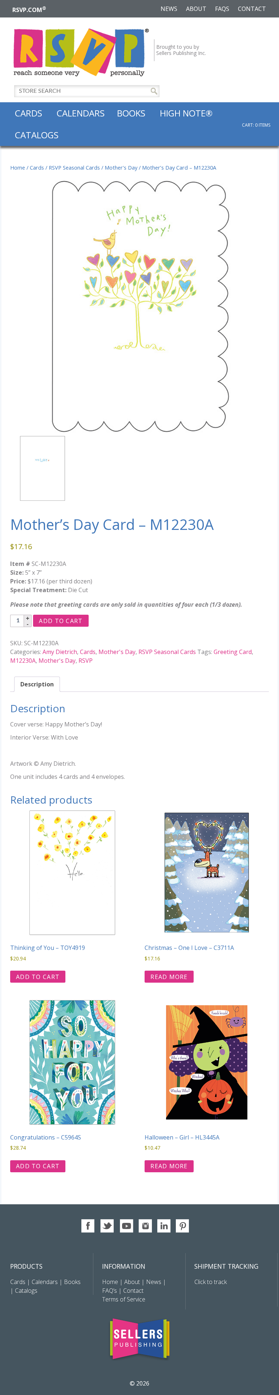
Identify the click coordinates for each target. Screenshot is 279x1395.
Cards (28, 113)
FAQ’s (109, 1291)
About (196, 9)
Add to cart (60, 621)
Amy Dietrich (60, 652)
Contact (252, 9)
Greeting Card (233, 652)
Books (131, 113)
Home (17, 167)
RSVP (85, 661)
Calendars (81, 113)
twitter (107, 1226)
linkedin (164, 1226)
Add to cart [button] (38, 977)
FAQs (222, 9)
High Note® (186, 113)
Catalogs (36, 135)
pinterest (183, 1226)
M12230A (23, 661)
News (169, 9)
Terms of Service (123, 1299)
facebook (88, 1226)
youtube (126, 1226)
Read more (169, 977)
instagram (145, 1226)
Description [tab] (37, 684)
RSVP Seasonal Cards (74, 167)
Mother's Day (121, 167)
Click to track (210, 1282)
